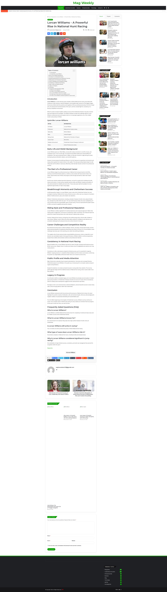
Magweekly (50, 348)
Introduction (53, 72)
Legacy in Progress (53, 85)
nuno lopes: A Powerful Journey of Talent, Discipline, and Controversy (87, 417)
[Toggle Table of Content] (73, 71)
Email (48, 540)
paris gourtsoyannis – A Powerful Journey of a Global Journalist (113, 120)
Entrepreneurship (86, 7)
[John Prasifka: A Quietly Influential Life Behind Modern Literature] (103, 143)
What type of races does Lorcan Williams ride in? (60, 94)
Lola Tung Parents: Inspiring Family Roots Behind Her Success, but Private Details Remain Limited (113, 24)
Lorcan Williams (71, 352)
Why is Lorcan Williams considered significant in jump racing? (63, 95)
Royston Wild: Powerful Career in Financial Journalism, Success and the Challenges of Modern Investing (114, 43)
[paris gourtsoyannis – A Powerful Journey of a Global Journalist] (103, 120)
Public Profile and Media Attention (56, 84)
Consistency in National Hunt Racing (56, 82)
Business (78, 7)
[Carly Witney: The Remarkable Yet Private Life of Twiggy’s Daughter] (54, 455)
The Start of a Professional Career (56, 76)
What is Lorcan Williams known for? (58, 91)
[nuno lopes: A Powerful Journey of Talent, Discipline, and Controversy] (87, 410)
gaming (106, 582)
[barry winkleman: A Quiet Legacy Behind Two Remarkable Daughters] (103, 127)
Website (73, 540)
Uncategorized (108, 584)
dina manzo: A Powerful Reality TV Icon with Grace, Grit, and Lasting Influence (70, 417)
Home (49, 16)
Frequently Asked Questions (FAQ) (57, 88)
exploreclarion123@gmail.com (55, 29)
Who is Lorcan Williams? (55, 90)
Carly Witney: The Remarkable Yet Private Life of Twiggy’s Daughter (54, 506)
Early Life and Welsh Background (56, 75)
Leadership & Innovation (70, 7)
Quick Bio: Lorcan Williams (56, 73)
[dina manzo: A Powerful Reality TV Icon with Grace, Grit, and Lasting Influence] (71, 410)
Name (48, 535)
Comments (117, 16)
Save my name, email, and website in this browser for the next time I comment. (64, 545)
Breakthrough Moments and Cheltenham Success (59, 78)
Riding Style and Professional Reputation (57, 79)
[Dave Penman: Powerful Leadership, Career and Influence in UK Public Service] (103, 59)
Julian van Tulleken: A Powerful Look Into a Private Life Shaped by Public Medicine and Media (113, 151)
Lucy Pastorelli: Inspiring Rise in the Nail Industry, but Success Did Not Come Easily (114, 101)
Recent (101, 16)
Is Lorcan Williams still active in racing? (58, 92)
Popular (109, 16)
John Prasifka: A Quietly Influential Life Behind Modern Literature (113, 143)
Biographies (61, 7)
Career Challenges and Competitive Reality (58, 81)
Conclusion (51, 87)
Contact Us (100, 7)
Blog (106, 577)
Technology (93, 7)
